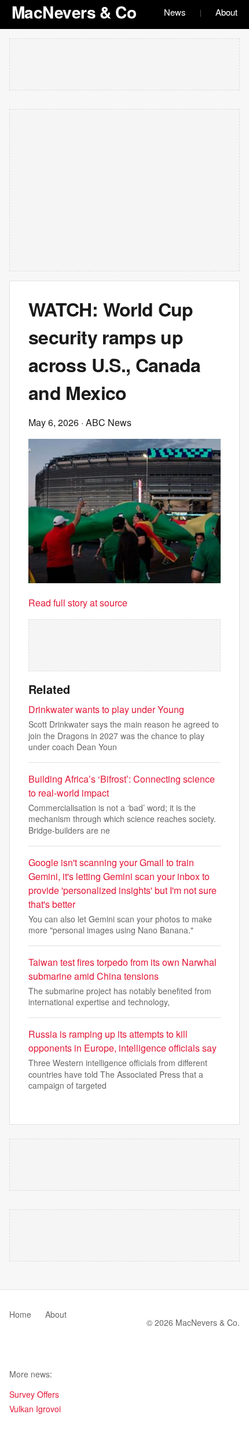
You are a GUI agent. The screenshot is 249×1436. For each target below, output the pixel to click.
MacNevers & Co (74, 12)
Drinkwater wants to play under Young (106, 709)
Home (20, 1314)
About (226, 12)
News (175, 12)
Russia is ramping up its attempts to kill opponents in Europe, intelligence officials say (122, 1041)
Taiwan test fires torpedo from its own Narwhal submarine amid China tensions (122, 969)
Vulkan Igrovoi (35, 1409)
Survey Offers (34, 1394)
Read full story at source (77, 602)
